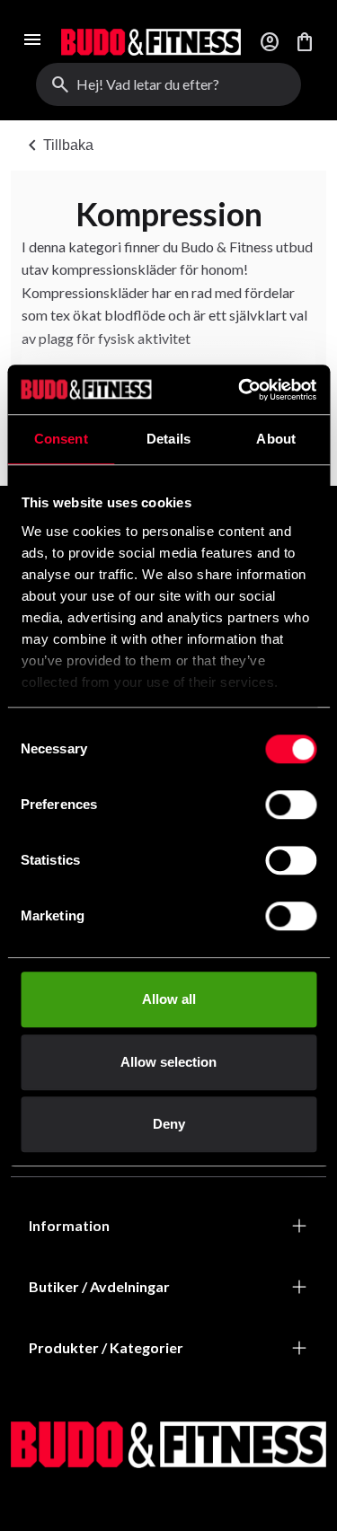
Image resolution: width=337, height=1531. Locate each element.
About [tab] (276, 438)
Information (69, 1225)
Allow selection (168, 1061)
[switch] (290, 804)
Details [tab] (168, 438)
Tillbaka (57, 145)
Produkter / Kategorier (106, 1347)
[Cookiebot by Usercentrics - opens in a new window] (240, 389)
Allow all (169, 999)
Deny (169, 1123)
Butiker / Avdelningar (99, 1286)
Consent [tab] (61, 438)
